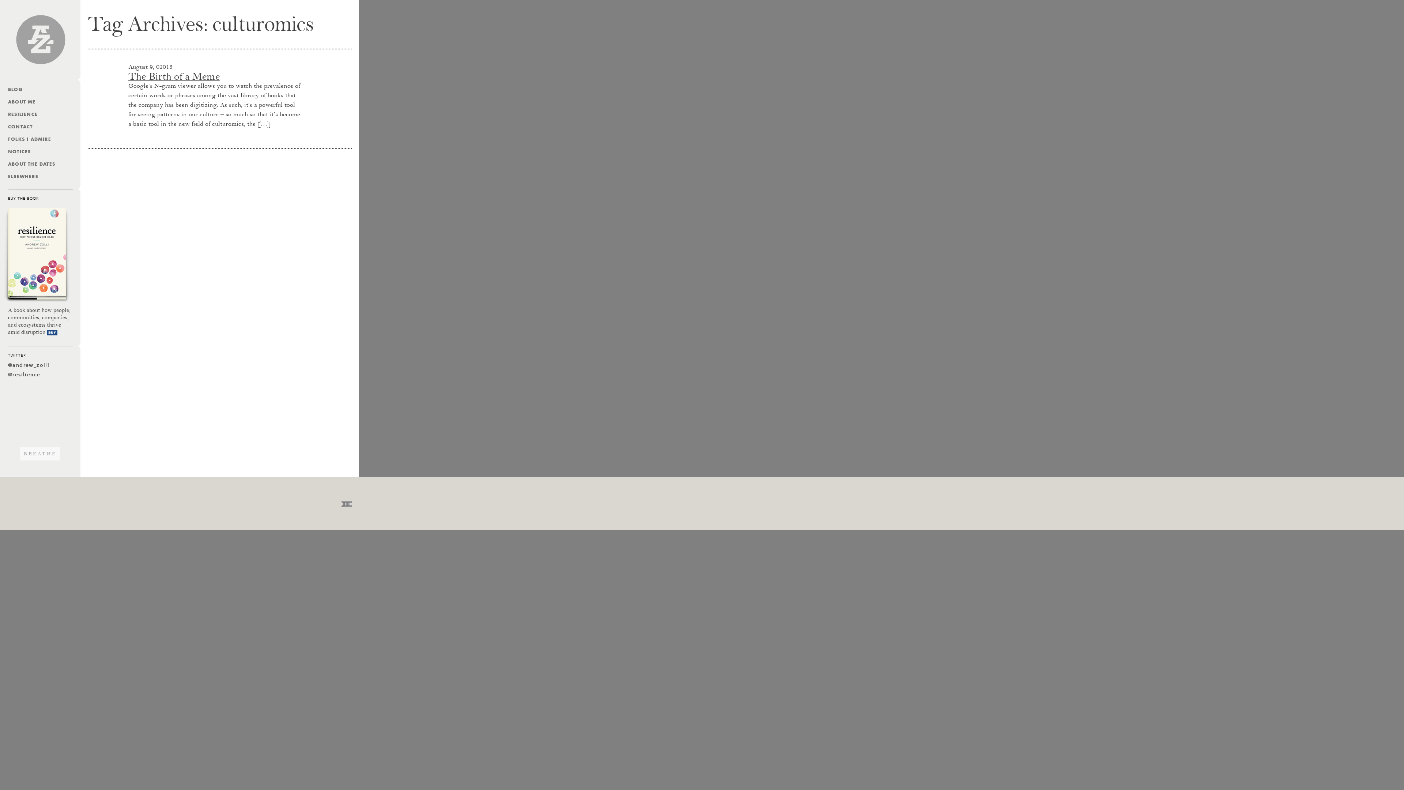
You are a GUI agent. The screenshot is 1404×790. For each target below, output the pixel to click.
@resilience (24, 375)
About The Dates (31, 164)
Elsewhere (23, 176)
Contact (20, 126)
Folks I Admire (29, 139)
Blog (15, 89)
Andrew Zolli (40, 39)
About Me (22, 102)
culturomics (263, 24)
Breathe (40, 454)
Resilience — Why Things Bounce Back (37, 255)
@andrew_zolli (28, 365)
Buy (52, 332)
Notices (19, 151)
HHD (346, 504)
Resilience (23, 114)
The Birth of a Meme (174, 76)
